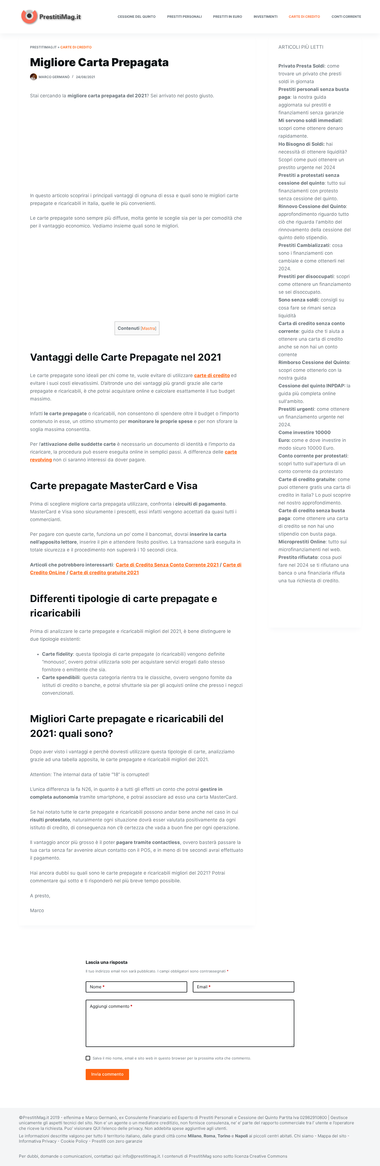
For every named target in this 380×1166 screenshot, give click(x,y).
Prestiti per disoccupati (306, 276)
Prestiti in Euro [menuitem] (227, 16)
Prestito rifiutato (297, 557)
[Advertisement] (137, 145)
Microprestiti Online (301, 541)
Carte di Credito (76, 47)
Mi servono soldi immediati (310, 120)
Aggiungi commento (111, 1006)
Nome (97, 986)
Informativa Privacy (37, 1141)
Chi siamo (304, 1135)
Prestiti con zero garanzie (117, 1141)
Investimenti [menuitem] (265, 16)
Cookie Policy (74, 1141)
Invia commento (107, 1074)
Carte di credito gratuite (306, 479)
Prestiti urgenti (296, 409)
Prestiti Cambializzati (303, 245)
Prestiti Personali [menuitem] (184, 16)
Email (204, 986)
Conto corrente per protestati (312, 456)
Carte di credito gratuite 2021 (104, 572)
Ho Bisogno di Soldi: (301, 144)
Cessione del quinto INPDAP (311, 385)
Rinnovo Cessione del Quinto (312, 206)
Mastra (148, 328)
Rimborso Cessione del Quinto (313, 362)
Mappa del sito (332, 1135)
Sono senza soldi (298, 300)
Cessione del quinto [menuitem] (137, 16)
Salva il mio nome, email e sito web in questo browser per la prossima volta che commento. (172, 1058)
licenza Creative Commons (261, 1156)
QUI (96, 1128)
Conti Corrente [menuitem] (346, 16)
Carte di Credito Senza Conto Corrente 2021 (167, 565)
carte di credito (212, 375)
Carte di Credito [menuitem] (304, 16)
